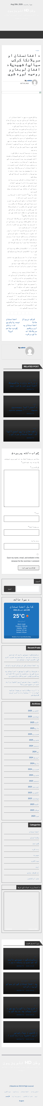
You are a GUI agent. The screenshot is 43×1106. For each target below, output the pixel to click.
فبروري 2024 (33, 769)
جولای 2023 (34, 810)
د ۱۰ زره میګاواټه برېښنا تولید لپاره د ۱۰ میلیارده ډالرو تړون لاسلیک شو (24, 692)
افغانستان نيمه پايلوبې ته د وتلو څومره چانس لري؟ (13, 325)
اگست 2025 (34, 722)
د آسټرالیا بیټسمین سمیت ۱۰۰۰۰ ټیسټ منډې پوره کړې (23, 409)
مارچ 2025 (34, 728)
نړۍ (30, 379)
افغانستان (34, 832)
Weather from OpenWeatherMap (21, 637)
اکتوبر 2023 (33, 793)
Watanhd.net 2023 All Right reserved (22, 1086)
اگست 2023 (34, 804)
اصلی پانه (34, 1091)
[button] (22, 35)
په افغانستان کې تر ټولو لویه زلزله (22, 665)
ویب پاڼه (35, 541)
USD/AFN (9, 929)
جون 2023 (35, 816)
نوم (37, 513)
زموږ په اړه (16, 1096)
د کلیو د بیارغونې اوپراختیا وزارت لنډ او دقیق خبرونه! (21, 1035)
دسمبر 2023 (34, 781)
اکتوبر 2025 (33, 711)
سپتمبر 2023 (33, 798)
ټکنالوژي (34, 837)
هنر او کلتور (33, 878)
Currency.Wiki (33, 929)
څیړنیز (35, 843)
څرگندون (34, 467)
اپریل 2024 (34, 757)
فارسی (8, 1096)
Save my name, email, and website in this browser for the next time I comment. (23, 559)
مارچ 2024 (34, 763)
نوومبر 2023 (33, 787)
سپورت (37, 50)
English (21, 1101)
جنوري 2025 (34, 740)
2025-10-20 (30, 966)
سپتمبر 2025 (33, 717)
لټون (38, 581)
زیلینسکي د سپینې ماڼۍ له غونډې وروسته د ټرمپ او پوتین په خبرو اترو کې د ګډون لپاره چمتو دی (22, 657)
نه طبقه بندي (33, 873)
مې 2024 (35, 752)
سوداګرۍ (35, 861)
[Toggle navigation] (4, 35)
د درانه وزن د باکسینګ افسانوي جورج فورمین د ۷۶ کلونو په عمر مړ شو (22, 385)
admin (29, 81)
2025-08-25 (30, 1015)
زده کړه (35, 849)
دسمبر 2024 (34, 746)
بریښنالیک (33, 527)
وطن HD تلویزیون (21, 10)
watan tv (30, 389)
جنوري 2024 (34, 775)
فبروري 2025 (33, 734)
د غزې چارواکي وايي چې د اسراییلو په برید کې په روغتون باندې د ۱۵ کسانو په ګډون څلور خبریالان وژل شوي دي (22, 673)
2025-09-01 (30, 990)
